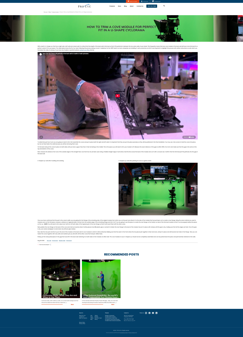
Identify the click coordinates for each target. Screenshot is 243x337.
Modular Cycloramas (109, 315)
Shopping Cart (157, 1)
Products (112, 6)
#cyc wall (49, 240)
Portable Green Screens (110, 316)
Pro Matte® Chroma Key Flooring (112, 319)
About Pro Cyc (82, 315)
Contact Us (140, 6)
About (131, 6)
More (72, 304)
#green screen (62, 240)
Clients (96, 315)
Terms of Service (132, 332)
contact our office (84, 50)
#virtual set (69, 240)
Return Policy (82, 322)
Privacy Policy (82, 323)
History (96, 319)
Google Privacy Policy (124, 332)
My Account (145, 1)
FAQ (91, 315)
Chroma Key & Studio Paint (111, 318)
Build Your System (133, 1)
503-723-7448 (152, 6)
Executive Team (98, 318)
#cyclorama (55, 240)
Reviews (96, 316)
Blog (125, 6)
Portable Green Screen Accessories (113, 320)
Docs (119, 6)
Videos (91, 318)
